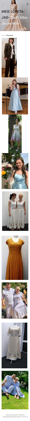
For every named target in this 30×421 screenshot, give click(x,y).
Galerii (3, 35)
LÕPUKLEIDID (9, 35)
